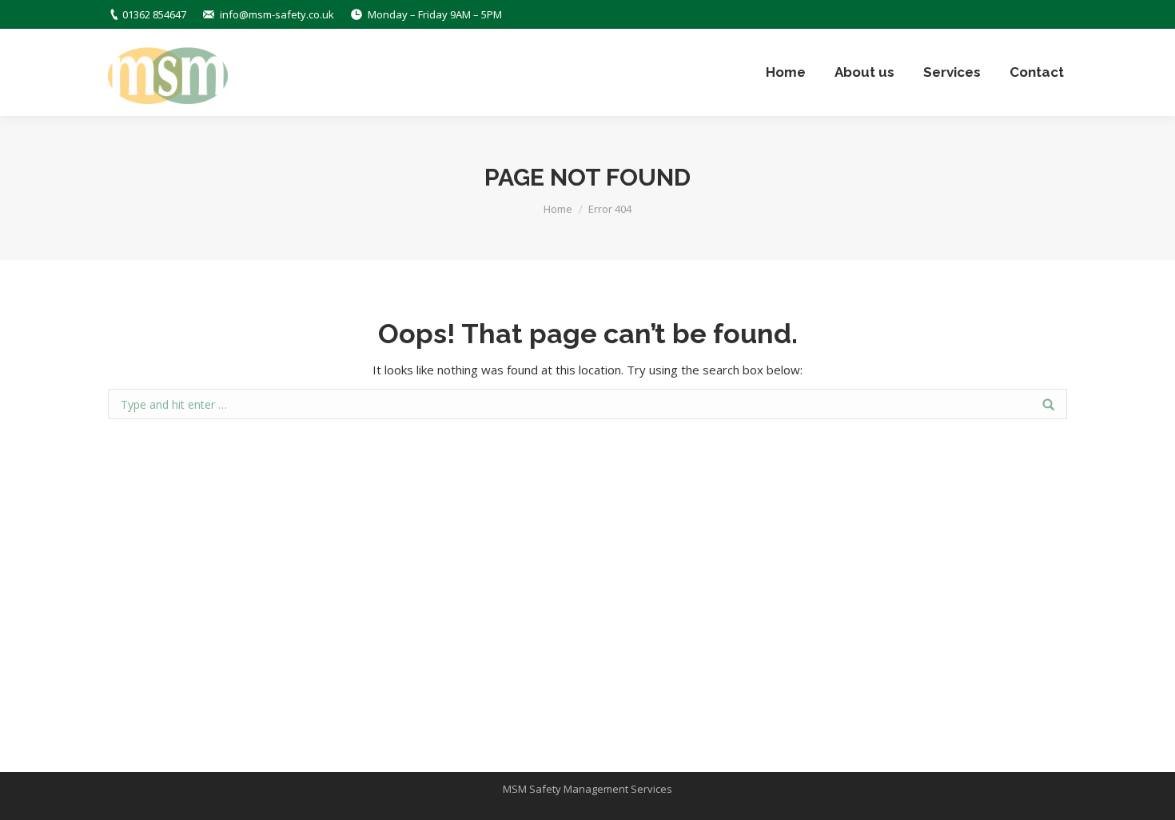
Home (558, 209)
